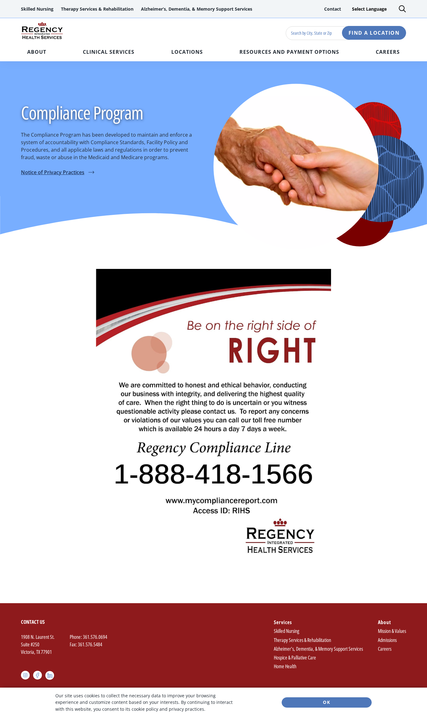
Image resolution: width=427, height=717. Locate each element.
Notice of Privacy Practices (57, 172)
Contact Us (33, 622)
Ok (326, 702)
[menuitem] (37, 9)
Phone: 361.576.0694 (88, 637)
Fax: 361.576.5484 (86, 644)
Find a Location (374, 32)
